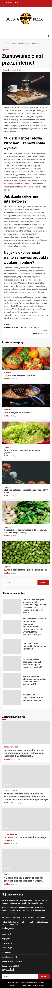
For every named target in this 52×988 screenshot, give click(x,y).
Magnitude (26, 985)
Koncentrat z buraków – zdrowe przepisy (21, 325)
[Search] (48, 36)
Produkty (6, 948)
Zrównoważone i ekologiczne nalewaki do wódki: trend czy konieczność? (12, 680)
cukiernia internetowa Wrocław (17, 183)
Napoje (6, 874)
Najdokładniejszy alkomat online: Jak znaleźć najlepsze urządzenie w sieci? (12, 663)
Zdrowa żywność (11, 747)
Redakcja (6, 70)
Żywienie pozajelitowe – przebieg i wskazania (26, 552)
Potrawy (5, 50)
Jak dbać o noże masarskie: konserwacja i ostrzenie (12, 646)
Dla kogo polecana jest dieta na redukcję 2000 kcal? (26, 472)
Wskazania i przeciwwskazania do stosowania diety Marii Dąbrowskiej (26, 512)
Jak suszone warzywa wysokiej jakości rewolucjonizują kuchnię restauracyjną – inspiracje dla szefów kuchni (12, 606)
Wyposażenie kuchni (11, 834)
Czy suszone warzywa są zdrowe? (26, 358)
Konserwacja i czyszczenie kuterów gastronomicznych (12, 697)
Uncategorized (8, 957)
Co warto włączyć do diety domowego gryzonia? (26, 433)
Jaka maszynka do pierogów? (26, 395)
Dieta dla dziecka (40, 332)
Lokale (4, 934)
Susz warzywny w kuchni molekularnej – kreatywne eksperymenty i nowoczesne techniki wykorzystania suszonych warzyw (12, 627)
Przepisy (5, 952)
